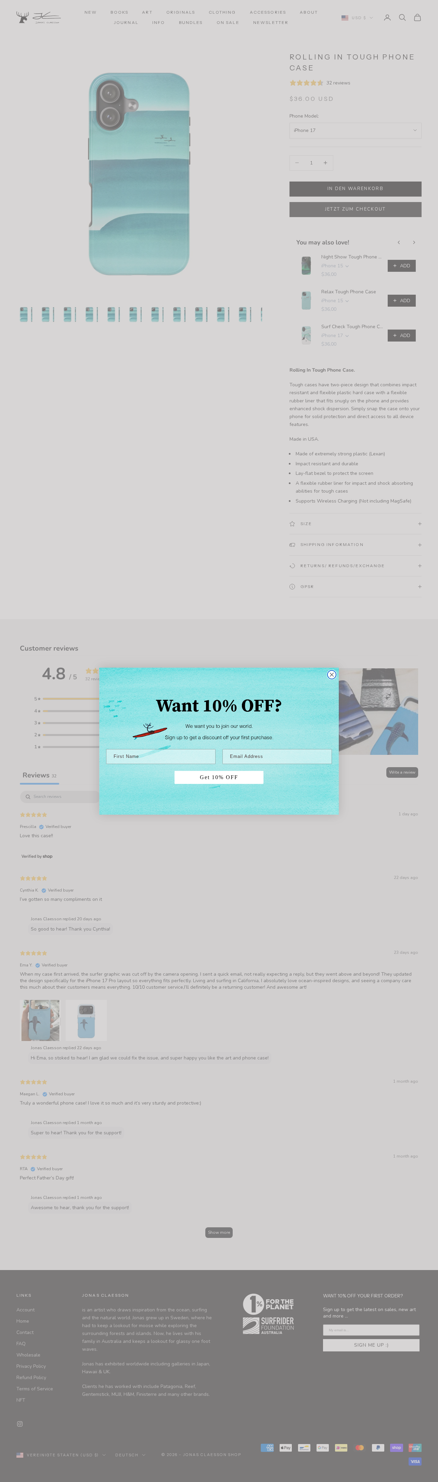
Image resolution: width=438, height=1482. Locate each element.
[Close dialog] (331, 674)
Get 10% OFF (219, 777)
